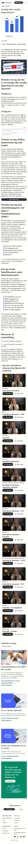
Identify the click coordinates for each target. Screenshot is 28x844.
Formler (3, 44)
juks (2, 324)
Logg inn (21, 809)
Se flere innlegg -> (7, 646)
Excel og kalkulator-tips (7, 681)
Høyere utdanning (5, 6)
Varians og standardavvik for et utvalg (13, 746)
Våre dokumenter (14, 199)
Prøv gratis (9, 393)
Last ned (12, 341)
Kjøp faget (20, 393)
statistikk (18, 153)
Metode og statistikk (11, 44)
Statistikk (15, 220)
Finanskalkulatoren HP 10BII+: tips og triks (14, 668)
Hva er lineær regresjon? (11, 710)
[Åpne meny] (26, 3)
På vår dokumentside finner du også (13, 261)
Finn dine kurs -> (10, 781)
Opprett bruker (18, 2)
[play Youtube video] (14, 67)
